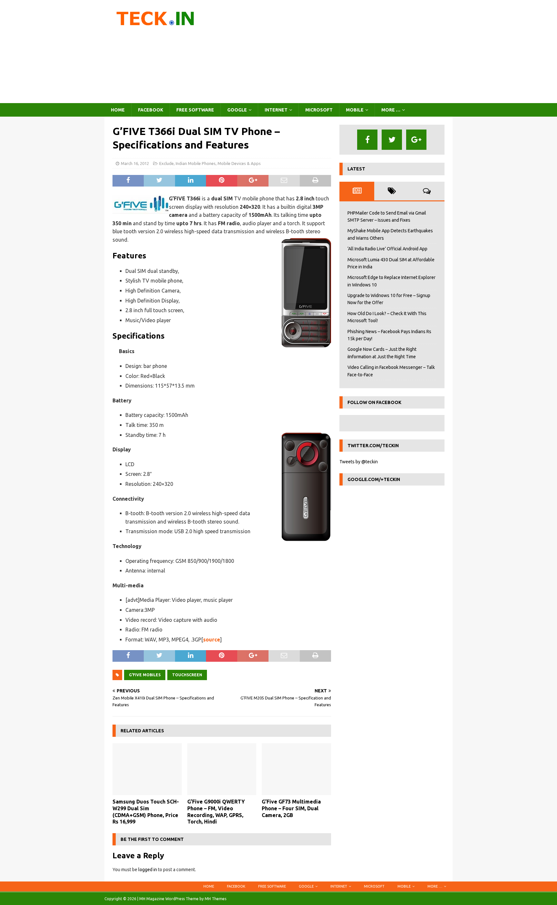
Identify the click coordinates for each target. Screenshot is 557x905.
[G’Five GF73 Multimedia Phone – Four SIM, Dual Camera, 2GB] (296, 769)
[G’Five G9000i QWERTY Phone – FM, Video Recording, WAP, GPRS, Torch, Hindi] (222, 769)
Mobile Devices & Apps (239, 163)
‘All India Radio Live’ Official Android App (387, 248)
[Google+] (416, 140)
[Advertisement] (334, 51)
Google (237, 109)
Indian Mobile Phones (196, 163)
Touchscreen (187, 675)
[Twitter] (392, 140)
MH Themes (215, 899)
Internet (276, 109)
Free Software (195, 109)
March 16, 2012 (135, 163)
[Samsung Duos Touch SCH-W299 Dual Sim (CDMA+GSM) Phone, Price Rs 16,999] (147, 769)
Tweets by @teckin (358, 461)
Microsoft (319, 109)
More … (390, 109)
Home (118, 109)
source (211, 639)
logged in (147, 869)
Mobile (355, 109)
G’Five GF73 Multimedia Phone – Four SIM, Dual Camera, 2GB (291, 808)
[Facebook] (367, 140)
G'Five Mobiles (145, 675)
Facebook (150, 109)
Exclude (166, 163)
